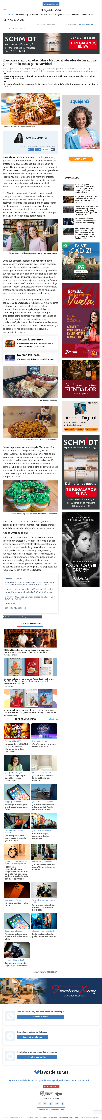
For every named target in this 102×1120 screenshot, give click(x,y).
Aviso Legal (53, 1118)
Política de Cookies (66, 1118)
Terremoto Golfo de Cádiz (41, 15)
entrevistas (41, 24)
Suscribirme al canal (32, 1037)
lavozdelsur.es (52, 4)
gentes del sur (71, 24)
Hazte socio (52, 1086)
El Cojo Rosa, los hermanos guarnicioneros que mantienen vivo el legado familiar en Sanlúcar (27, 651)
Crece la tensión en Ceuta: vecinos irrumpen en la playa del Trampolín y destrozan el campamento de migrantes (86, 210)
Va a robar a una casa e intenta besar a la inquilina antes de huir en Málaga (86, 221)
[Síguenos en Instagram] (45, 1103)
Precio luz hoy (22, 15)
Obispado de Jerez (62, 15)
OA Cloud (96, 1118)
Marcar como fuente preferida (52, 1109)
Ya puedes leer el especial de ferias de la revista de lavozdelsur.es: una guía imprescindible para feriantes (30, 711)
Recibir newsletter (37, 1057)
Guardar (47, 149)
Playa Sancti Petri (79, 15)
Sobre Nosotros (33, 1118)
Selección (7, 28)
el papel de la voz (86, 24)
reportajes (51, 24)
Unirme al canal (40, 1017)
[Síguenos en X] (39, 1103)
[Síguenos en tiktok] (51, 1103)
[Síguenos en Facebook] (62, 1103)
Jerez (51, 157)
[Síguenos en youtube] (57, 1103)
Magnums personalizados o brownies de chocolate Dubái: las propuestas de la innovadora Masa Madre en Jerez (49, 77)
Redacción (8, 686)
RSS (76, 1118)
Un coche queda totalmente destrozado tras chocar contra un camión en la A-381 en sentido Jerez (85, 188)
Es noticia (8, 14)
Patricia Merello (36, 138)
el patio (60, 24)
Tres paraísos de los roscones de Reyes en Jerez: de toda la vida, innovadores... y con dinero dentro (51, 85)
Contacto (43, 1118)
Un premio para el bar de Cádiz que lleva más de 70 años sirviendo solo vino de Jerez (86, 199)
